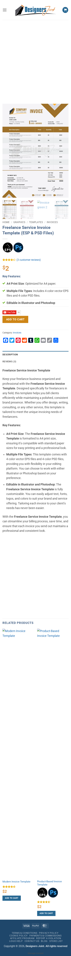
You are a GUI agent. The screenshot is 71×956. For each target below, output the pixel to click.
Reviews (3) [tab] (9, 361)
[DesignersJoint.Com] (36, 10)
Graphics (19, 222)
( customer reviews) (29, 260)
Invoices (52, 222)
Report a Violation (48, 938)
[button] (4, 10)
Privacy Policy (48, 933)
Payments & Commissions (45, 935)
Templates (36, 222)
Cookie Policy (18, 935)
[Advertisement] (35, 58)
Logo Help (16, 941)
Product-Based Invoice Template (49, 883)
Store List (56, 941)
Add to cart (15, 319)
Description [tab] (10, 354)
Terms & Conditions (24, 933)
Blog (44, 941)
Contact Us (32, 941)
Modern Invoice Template (16, 881)
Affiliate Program (22, 938)
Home (6, 222)
